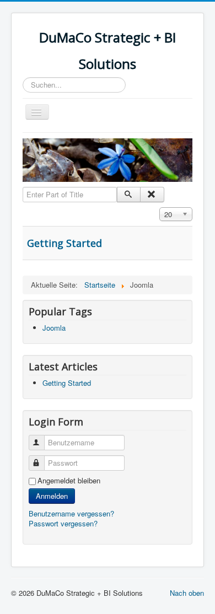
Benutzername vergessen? (71, 513)
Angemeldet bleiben (68, 481)
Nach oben (187, 593)
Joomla (54, 327)
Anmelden (52, 496)
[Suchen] (129, 194)
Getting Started (64, 243)
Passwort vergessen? (63, 523)
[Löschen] (152, 194)
